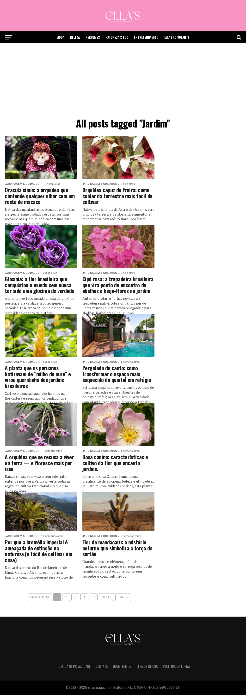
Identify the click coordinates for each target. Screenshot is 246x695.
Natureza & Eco (116, 37)
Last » (123, 597)
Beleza (75, 37)
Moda (60, 37)
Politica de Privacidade (73, 666)
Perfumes (93, 37)
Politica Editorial (176, 666)
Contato (101, 666)
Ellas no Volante (176, 37)
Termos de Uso (147, 666)
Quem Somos (122, 666)
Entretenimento (146, 37)
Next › (106, 597)
